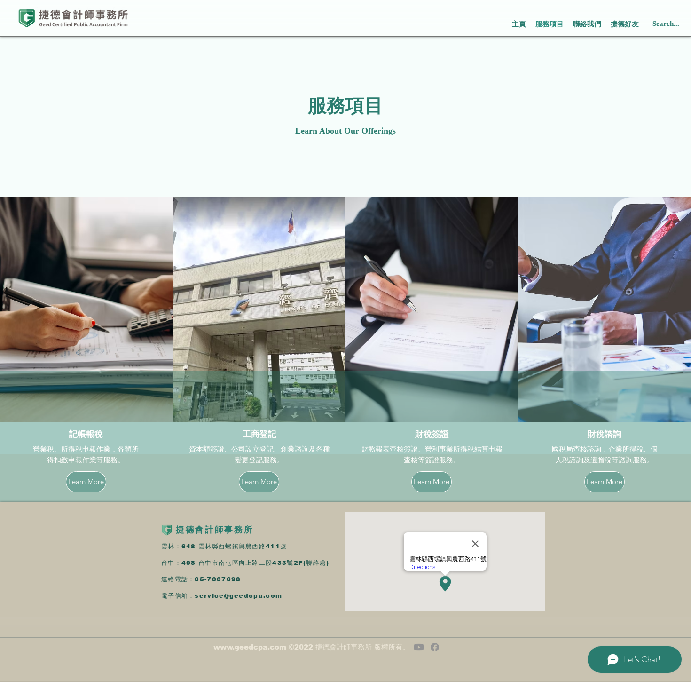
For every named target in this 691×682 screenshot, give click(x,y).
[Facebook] (434, 647)
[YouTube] (418, 647)
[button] (625, 24)
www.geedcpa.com (249, 647)
